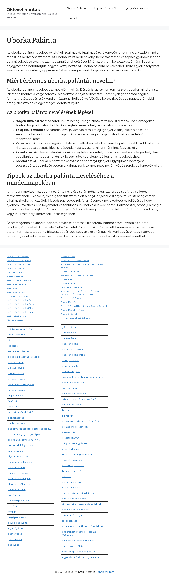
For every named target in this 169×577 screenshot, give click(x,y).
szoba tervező (69, 520)
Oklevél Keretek (68, 283)
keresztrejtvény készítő (20, 412)
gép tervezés (15, 539)
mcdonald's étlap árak (20, 462)
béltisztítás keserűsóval (20, 329)
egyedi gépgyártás (18, 522)
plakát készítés (16, 417)
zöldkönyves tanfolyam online (24, 439)
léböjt (11, 340)
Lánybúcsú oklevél (104, 8)
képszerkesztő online (73, 354)
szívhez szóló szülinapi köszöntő (79, 399)
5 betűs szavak (16, 362)
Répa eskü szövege (15, 320)
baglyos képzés (16, 423)
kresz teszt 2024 (70, 438)
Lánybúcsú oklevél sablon (19, 264)
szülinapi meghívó (71, 388)
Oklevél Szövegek (69, 314)
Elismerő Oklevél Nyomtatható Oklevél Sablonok (84, 306)
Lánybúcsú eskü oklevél (18, 256)
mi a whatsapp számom (74, 498)
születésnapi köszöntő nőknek (78, 540)
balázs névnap (69, 338)
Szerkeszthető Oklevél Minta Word (77, 275)
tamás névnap (69, 332)
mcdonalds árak (16, 467)
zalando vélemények (19, 478)
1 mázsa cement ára (72, 471)
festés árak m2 (15, 406)
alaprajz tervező (70, 360)
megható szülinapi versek (75, 509)
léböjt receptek (16, 334)
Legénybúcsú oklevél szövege (20, 304)
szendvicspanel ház (18, 500)
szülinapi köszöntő (72, 404)
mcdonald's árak (17, 489)
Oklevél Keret (67, 279)
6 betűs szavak (16, 368)
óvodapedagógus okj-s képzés (24, 434)
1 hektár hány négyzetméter (77, 454)
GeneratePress (105, 571)
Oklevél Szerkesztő (70, 271)
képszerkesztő (70, 343)
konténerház (15, 495)
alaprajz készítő (70, 366)
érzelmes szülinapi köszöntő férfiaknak (82, 526)
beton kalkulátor (71, 449)
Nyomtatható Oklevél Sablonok (76, 318)
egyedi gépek (15, 528)
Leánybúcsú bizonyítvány (19, 260)
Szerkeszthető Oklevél (71, 298)
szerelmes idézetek (18, 351)
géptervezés (15, 533)
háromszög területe (73, 546)
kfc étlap (66, 476)
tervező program (71, 371)
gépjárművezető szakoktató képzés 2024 (30, 428)
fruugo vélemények (18, 473)
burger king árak (71, 487)
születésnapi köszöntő (74, 393)
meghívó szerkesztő (73, 382)
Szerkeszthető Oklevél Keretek (75, 260)
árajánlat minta (16, 395)
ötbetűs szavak (16, 373)
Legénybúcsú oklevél (135, 8)
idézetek (13, 345)
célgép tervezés (17, 517)
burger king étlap (71, 482)
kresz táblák (68, 432)
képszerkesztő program (21, 384)
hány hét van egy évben (75, 443)
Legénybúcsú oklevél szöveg (20, 300)
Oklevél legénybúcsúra (17, 296)
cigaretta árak (15, 451)
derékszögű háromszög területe (79, 551)
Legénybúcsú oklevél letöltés (20, 308)
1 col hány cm (69, 410)
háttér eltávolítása (17, 390)
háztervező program (73, 515)
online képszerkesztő (73, 349)
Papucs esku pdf (14, 288)
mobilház (13, 506)
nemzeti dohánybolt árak (21, 445)
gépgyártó (13, 544)
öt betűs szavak (16, 379)
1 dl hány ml (68, 415)
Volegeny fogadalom (16, 276)
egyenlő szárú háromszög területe (80, 557)
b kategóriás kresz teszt (75, 426)
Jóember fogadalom (16, 272)
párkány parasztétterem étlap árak (80, 421)
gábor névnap (69, 327)
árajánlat (12, 401)
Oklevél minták (23, 9)
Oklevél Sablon (76, 8)
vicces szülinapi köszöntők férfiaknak (81, 504)
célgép (12, 511)
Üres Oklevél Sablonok (71, 287)
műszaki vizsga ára (72, 460)
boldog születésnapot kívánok (24, 356)
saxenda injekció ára (73, 465)
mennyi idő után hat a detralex (78, 493)
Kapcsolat (73, 18)
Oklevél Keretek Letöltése (72, 310)
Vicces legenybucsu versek (19, 280)
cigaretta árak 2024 (18, 456)
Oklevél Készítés (68, 302)
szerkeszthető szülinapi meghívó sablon (83, 377)
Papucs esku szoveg (16, 292)
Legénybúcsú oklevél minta (20, 312)
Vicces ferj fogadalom (17, 284)
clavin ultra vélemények (20, 484)
